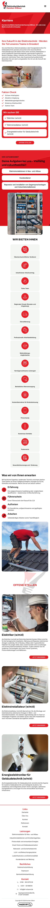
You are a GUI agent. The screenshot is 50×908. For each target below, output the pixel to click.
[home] (14, 6)
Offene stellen (25, 143)
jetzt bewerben (38, 657)
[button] (45, 6)
